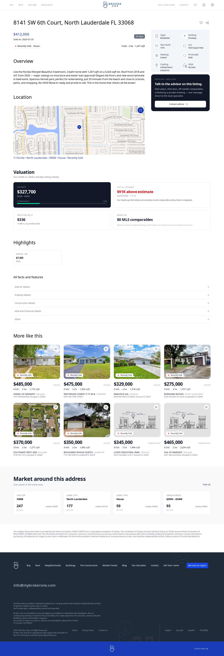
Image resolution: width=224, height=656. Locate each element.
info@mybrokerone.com (34, 585)
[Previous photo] (17, 361)
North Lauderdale (37, 157)
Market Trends (110, 565)
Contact (155, 565)
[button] (79, 127)
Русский (179, 630)
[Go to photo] (33, 376)
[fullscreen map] (141, 110)
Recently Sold (75, 157)
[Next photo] (56, 361)
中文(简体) (204, 630)
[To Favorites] (201, 22)
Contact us (102, 630)
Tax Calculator (139, 565)
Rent (37, 565)
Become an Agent (197, 565)
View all (207, 484)
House (62, 157)
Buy (28, 565)
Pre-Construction (89, 565)
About (74, 630)
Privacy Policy (88, 630)
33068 (52, 157)
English (168, 630)
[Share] (207, 22)
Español (191, 630)
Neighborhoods (53, 565)
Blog (124, 565)
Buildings (71, 565)
